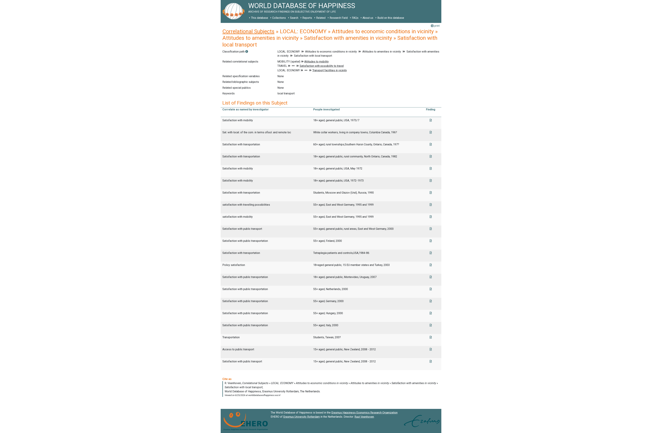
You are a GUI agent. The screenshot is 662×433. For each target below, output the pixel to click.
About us (368, 17)
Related (320, 17)
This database (259, 17)
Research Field (339, 17)
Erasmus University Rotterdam (301, 416)
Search (294, 17)
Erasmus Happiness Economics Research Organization (364, 412)
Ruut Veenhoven (364, 416)
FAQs (355, 17)
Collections (279, 17)
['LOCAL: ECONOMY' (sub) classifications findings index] (246, 51)
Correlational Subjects (248, 31)
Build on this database (390, 17)
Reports (307, 17)
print (437, 25)
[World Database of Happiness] (234, 11)
